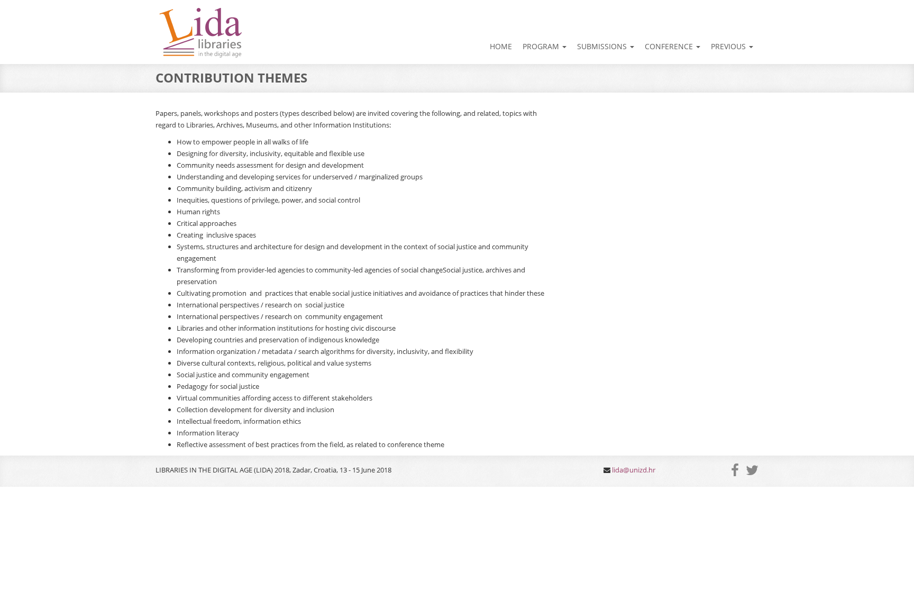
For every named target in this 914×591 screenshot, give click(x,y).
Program (542, 46)
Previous (729, 46)
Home (501, 46)
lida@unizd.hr (633, 470)
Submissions (603, 46)
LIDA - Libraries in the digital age (200, 33)
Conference (670, 46)
